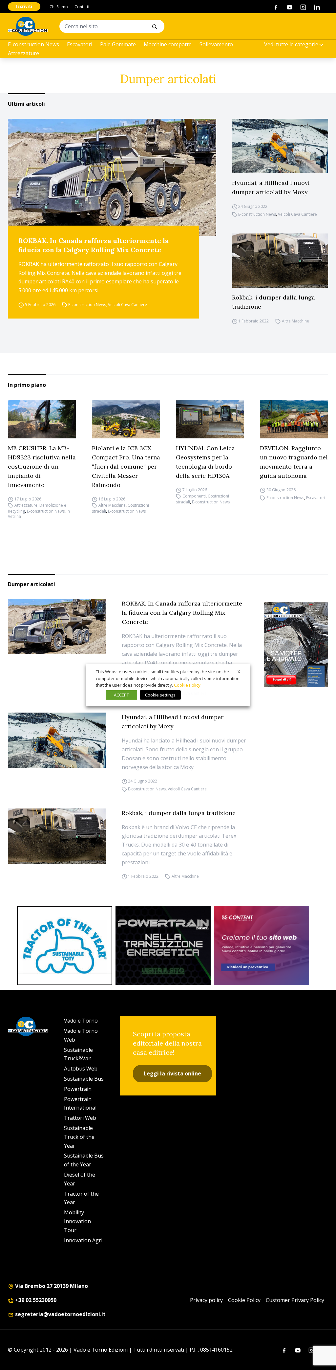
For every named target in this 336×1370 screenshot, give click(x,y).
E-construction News (33, 44)
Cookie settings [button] (160, 695)
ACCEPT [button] (121, 695)
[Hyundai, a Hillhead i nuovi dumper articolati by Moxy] (280, 146)
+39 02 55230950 (35, 1300)
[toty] (64, 945)
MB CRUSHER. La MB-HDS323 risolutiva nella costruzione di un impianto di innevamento (42, 466)
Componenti (194, 496)
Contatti (81, 7)
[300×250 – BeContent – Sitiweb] (261, 945)
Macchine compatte (168, 44)
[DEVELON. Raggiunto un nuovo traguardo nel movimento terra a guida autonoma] (294, 419)
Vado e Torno (81, 1020)
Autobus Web (80, 1068)
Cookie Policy (244, 1300)
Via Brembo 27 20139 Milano (51, 1286)
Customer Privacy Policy (295, 1300)
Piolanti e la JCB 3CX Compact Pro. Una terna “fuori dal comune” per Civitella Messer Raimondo (126, 466)
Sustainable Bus (84, 1078)
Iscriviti (24, 6)
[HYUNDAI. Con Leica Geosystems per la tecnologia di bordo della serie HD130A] (210, 419)
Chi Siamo (59, 7)
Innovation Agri (83, 1240)
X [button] (239, 671)
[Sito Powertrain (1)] (163, 945)
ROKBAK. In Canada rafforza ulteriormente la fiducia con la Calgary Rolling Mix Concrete (93, 245)
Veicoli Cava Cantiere (127, 304)
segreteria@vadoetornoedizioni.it (60, 1314)
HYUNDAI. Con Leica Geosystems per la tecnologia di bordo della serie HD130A (205, 461)
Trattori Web (80, 1117)
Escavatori (79, 44)
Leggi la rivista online (172, 1073)
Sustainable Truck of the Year (79, 1136)
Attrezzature (23, 53)
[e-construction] (28, 26)
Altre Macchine (295, 321)
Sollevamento (216, 44)
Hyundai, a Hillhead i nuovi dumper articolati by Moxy (271, 187)
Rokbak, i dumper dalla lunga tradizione (273, 302)
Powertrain (78, 1089)
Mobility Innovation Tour (77, 1221)
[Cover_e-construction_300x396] (296, 644)
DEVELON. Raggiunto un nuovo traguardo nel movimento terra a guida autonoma (294, 461)
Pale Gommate (118, 44)
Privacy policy (206, 1300)
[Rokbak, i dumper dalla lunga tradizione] (280, 260)
